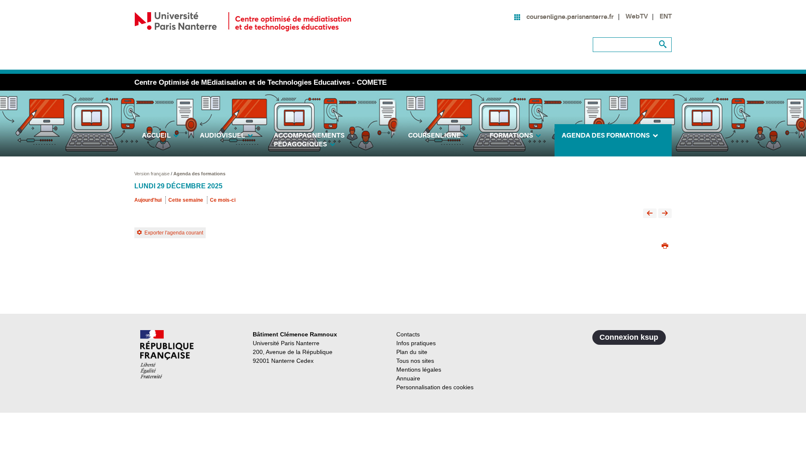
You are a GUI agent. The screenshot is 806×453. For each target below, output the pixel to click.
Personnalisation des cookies (435, 387)
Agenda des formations (199, 173)
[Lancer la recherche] (663, 44)
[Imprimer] (665, 246)
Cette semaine (185, 200)
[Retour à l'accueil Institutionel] (167, 354)
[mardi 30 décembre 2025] (665, 213)
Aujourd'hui (148, 200)
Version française (152, 173)
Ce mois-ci (223, 200)
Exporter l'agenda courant (173, 233)
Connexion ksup (628, 337)
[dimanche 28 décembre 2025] (650, 213)
